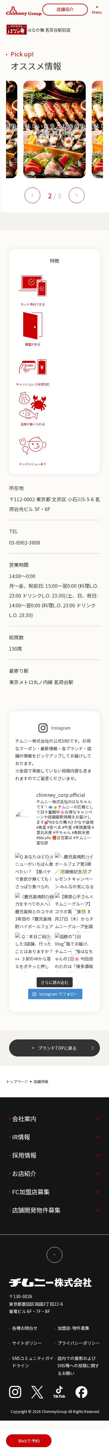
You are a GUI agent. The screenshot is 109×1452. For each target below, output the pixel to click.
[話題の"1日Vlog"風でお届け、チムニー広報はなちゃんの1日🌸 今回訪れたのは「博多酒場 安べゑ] (74, 952)
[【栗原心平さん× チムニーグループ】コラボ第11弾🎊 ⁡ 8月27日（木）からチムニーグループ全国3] (74, 912)
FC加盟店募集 (31, 1191)
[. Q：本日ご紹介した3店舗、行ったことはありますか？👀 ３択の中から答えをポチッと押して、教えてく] (34, 952)
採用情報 (24, 1155)
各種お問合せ (25, 1328)
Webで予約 (29, 1441)
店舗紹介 (65, 9)
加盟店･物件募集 (73, 1328)
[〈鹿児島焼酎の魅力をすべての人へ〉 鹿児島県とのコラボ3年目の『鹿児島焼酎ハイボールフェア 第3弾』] (34, 912)
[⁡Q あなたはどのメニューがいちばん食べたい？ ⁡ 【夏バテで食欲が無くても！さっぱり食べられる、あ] (34, 872)
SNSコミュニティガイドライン (33, 1362)
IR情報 (21, 1136)
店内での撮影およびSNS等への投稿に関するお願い (78, 1365)
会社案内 (24, 1118)
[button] (32, 195)
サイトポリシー (27, 1343)
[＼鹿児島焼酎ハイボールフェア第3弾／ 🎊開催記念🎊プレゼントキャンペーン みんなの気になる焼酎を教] (74, 872)
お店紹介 (24, 1173)
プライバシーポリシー (79, 1343)
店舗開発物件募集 (36, 1209)
